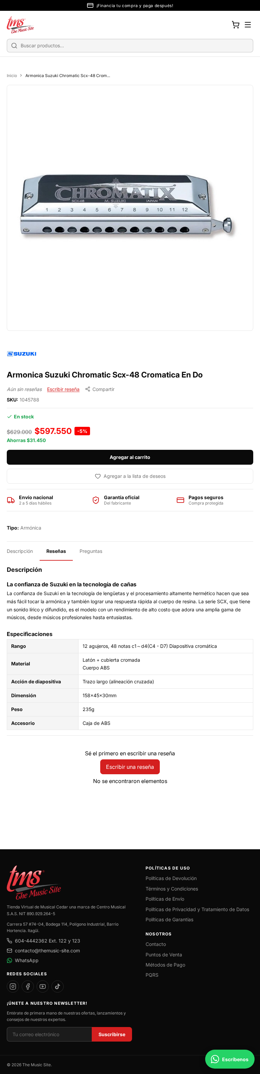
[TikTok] (57, 986)
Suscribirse (112, 1034)
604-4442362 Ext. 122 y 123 (47, 941)
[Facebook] (28, 986)
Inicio (12, 75)
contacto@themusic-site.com (47, 950)
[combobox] (130, 45)
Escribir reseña (63, 389)
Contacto (156, 944)
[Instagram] (13, 986)
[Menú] (247, 24)
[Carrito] (235, 24)
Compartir (103, 389)
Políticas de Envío (165, 899)
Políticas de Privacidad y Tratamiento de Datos (197, 909)
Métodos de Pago (165, 965)
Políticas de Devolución (171, 878)
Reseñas (56, 551)
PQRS (152, 975)
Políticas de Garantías (169, 919)
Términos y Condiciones (172, 889)
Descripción (20, 551)
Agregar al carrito (130, 457)
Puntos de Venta (164, 954)
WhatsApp (27, 960)
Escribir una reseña (130, 766)
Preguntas (91, 551)
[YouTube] (43, 986)
